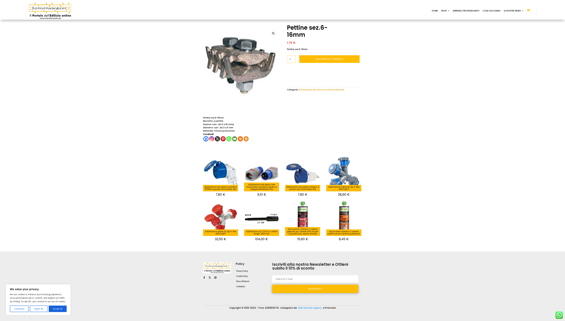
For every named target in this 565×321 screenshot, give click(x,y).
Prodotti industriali (334, 89)
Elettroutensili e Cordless (333, 314)
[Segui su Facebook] (204, 277)
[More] (246, 138)
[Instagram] (211, 138)
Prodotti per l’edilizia (239, 319)
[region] (38, 299)
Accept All (57, 308)
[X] (217, 138)
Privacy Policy (242, 271)
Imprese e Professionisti (466, 11)
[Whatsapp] (228, 138)
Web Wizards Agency (310, 307)
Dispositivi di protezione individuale (298, 314)
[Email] (234, 138)
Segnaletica (260, 319)
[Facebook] (205, 138)
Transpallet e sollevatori (283, 319)
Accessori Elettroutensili (207, 314)
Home (435, 11)
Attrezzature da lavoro (311, 89)
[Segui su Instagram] (215, 277)
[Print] (240, 138)
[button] (273, 33)
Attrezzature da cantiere (236, 314)
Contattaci (240, 286)
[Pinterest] (223, 138)
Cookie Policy (242, 276)
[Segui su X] (209, 277)
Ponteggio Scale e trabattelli (209, 319)
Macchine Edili (357, 314)
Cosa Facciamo (492, 11)
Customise (19, 308)
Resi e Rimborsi (242, 281)
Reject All (38, 308)
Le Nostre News (512, 11)
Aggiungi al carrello (329, 58)
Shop (444, 11)
